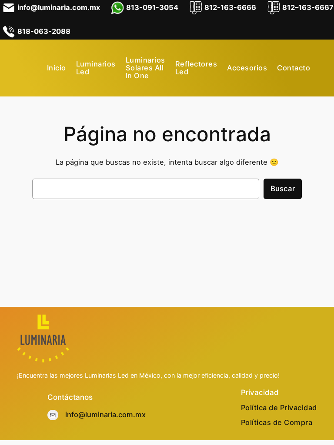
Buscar (283, 188)
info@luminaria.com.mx (105, 414)
